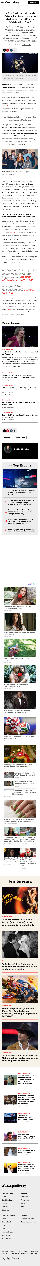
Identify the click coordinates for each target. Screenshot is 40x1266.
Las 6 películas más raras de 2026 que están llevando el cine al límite (21, 530)
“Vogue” (5, 106)
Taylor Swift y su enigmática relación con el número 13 (20, 416)
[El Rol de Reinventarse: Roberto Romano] (10, 1152)
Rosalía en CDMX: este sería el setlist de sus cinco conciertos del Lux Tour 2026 (26, 1167)
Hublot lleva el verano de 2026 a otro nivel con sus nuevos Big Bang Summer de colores (20, 521)
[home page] (12, 2)
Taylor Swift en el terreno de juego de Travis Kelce (18, 403)
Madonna (13, 232)
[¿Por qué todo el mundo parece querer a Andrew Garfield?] (10, 1136)
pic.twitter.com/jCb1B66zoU (20, 280)
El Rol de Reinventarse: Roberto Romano (27, 1151)
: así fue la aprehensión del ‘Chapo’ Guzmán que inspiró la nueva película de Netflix (26, 1079)
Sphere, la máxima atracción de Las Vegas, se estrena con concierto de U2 (18, 376)
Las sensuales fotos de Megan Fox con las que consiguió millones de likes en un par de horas (19, 390)
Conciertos (20, 438)
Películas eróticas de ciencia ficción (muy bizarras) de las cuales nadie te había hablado (18, 922)
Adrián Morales (26, 45)
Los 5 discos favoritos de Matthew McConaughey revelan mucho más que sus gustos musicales (20, 1058)
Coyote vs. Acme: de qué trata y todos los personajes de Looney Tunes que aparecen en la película (26, 1099)
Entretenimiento (20, 10)
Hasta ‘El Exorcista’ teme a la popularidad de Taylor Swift (20, 353)
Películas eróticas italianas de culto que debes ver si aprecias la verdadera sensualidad (19, 967)
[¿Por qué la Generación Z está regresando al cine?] (10, 1118)
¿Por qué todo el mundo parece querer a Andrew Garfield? (26, 1136)
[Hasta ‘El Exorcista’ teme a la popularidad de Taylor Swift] (20, 336)
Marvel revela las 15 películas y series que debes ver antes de (20, 512)
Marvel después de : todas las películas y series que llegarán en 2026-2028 (19, 1012)
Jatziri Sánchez (17, 366)
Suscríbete (33, 2)
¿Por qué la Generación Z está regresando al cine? (26, 1117)
